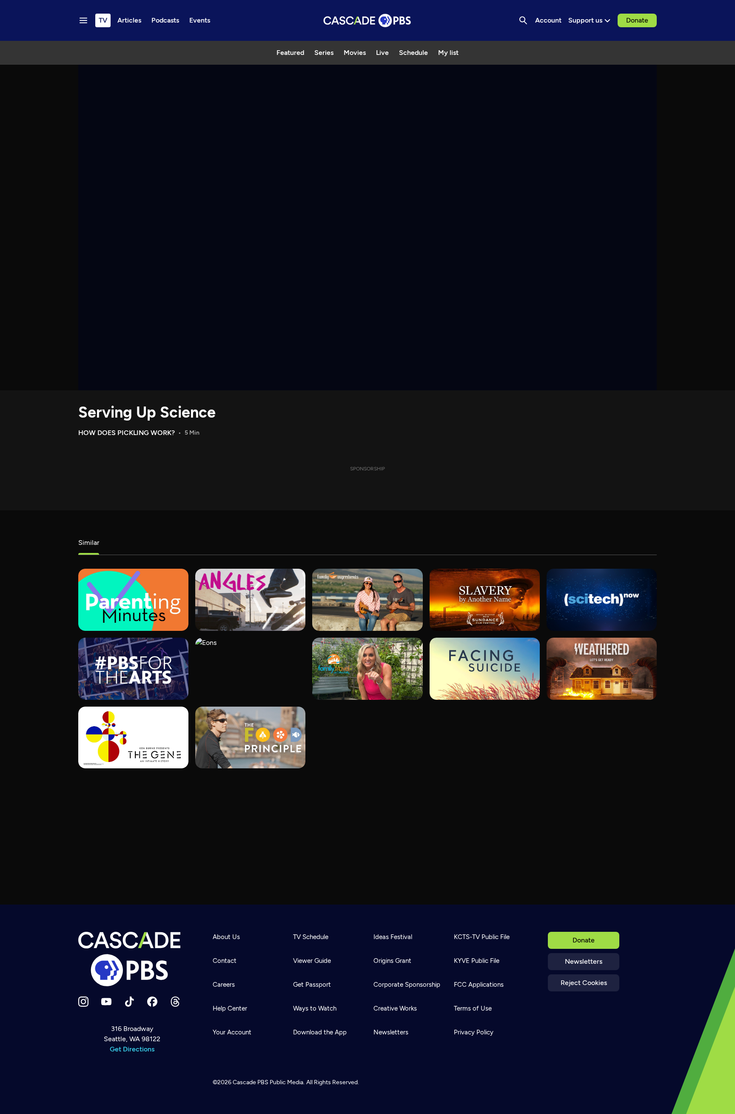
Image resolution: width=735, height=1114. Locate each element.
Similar (88, 542)
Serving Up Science (147, 412)
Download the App (320, 1032)
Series (323, 53)
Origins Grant (392, 961)
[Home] (131, 959)
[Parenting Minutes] (133, 600)
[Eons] (250, 669)
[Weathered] (602, 669)
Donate (637, 20)
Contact (224, 961)
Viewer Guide (312, 961)
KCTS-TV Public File (482, 937)
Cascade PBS (250, 1082)
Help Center (230, 1008)
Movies (355, 53)
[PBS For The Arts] (133, 669)
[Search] (523, 20)
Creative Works (395, 1008)
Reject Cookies (584, 983)
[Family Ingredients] (367, 600)
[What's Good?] (250, 600)
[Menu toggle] (83, 20)
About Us (226, 937)
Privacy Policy (473, 1032)
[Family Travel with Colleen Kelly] (367, 669)
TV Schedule (310, 937)
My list (448, 53)
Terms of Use (473, 1008)
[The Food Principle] (250, 738)
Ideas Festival (392, 937)
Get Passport (312, 984)
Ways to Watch (314, 1008)
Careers (224, 984)
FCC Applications (479, 984)
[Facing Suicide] (485, 669)
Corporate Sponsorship (406, 984)
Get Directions (132, 1049)
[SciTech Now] (602, 600)
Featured (290, 53)
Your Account (232, 1032)
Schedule (413, 53)
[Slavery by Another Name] (485, 600)
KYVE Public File (476, 961)
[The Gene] (133, 738)
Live (382, 53)
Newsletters (583, 961)
